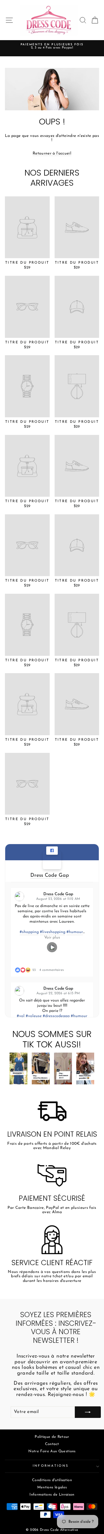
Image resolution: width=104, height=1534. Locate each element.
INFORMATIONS (51, 1466)
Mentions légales (52, 1487)
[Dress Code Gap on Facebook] (52, 860)
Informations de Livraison (52, 1494)
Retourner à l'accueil (52, 153)
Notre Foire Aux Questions (52, 1451)
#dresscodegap (56, 1016)
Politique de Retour (52, 1437)
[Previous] (18, 1069)
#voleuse (34, 1016)
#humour (74, 932)
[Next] (86, 1069)
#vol (21, 1016)
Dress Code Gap (49, 875)
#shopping (29, 932)
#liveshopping (52, 932)
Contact (52, 1444)
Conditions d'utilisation (52, 1480)
